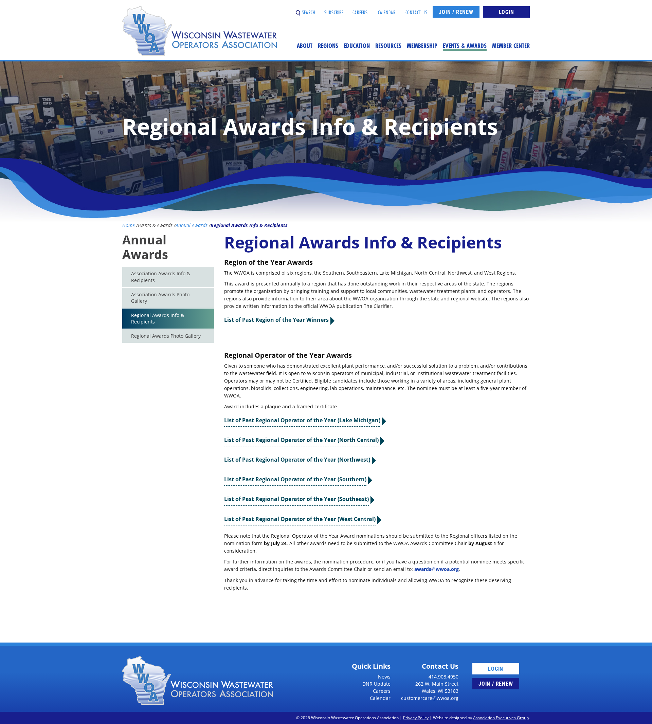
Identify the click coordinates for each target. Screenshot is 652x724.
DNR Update (376, 684)
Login (506, 11)
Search (307, 9)
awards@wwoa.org (436, 569)
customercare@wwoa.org (429, 698)
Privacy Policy (416, 718)
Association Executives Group (501, 718)
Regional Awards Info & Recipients (157, 318)
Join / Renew (456, 11)
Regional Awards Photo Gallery (166, 336)
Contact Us (416, 9)
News (384, 676)
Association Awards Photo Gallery (160, 297)
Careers (360, 9)
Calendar (387, 9)
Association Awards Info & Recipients (160, 276)
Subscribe (334, 9)
